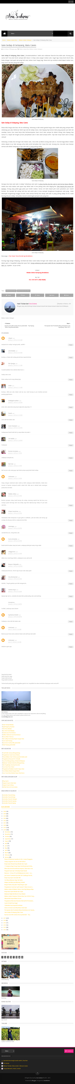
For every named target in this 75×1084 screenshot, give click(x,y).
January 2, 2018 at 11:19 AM (15, 387)
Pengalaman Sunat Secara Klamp (11, 755)
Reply (70, 345)
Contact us (70, 1051)
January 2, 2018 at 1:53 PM (15, 478)
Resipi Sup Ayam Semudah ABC (12, 877)
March (6, 852)
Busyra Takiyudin (13, 564)
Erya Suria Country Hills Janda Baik (11, 742)
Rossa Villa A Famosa (8, 736)
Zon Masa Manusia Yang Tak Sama (13, 880)
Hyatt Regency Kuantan (8, 726)
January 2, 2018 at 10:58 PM (15, 566)
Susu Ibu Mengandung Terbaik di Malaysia (14, 761)
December (8, 832)
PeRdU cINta (12, 494)
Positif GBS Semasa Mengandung (11, 753)
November (8, 834)
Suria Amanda (12, 539)
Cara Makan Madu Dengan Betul (11, 771)
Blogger (34, 1080)
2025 (4, 813)
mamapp (11, 526)
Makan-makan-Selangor (25, 40)
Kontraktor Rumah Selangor (10, 799)
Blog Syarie (6, 781)
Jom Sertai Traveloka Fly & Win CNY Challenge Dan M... (18, 875)
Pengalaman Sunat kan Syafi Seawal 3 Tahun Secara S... (18, 887)
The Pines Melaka (7, 728)
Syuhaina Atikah (13, 615)
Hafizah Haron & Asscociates (10, 787)
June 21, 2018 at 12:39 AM (14, 629)
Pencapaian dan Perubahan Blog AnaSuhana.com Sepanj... (19, 910)
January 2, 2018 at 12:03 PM (15, 402)
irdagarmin (11, 552)
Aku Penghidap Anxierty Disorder (11, 765)
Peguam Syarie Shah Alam (9, 783)
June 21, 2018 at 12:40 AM (14, 642)
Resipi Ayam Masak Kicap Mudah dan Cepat (15, 864)
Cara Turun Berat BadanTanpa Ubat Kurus (13, 773)
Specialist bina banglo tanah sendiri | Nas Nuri (15, 1060)
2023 (4, 818)
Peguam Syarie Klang (8, 785)
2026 (4, 811)
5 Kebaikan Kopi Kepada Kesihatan (13, 905)
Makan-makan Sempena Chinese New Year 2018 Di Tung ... (19, 896)
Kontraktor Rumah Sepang (9, 801)
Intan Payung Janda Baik (9, 744)
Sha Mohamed (12, 577)
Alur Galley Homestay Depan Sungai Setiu (13, 738)
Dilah (10, 385)
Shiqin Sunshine (13, 511)
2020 (4, 825)
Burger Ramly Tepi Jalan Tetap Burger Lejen (15, 884)
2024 (4, 816)
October (7, 836)
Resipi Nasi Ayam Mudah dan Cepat (13, 891)
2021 (4, 823)
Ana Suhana (39, 1078)
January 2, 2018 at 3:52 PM (15, 513)
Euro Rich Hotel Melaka (8, 730)
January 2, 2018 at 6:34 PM (15, 541)
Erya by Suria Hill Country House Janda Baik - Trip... (17, 914)
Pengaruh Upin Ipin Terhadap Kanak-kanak (15, 870)
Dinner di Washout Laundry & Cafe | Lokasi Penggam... (18, 859)
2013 (4, 927)
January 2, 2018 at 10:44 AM (15, 352)
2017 (4, 918)
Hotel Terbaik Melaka (8, 724)
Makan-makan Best (12, 40)
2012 (4, 929)
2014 (4, 925)
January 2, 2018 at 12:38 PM (15, 440)
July (6, 843)
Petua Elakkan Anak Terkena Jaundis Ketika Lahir (15, 757)
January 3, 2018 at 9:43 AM (15, 591)
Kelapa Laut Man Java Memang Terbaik (14, 882)
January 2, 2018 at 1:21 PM (15, 465)
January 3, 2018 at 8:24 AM (15, 579)
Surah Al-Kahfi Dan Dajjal (10, 903)
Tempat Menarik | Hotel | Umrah (12, 1068)
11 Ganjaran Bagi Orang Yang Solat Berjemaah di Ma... (18, 866)
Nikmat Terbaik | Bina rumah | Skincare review (15, 1066)
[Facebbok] (69, 2)
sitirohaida (11, 351)
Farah (10, 413)
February (7, 855)
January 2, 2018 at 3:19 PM (15, 496)
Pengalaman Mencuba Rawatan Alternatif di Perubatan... (19, 901)
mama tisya (12, 589)
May (6, 848)
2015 (4, 922)
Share (23, 295)
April (6, 850)
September (8, 839)
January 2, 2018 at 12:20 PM (15, 428)
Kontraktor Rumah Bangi (9, 797)
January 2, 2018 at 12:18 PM (15, 415)
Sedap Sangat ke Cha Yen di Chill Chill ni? (15, 861)
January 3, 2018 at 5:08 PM (15, 604)
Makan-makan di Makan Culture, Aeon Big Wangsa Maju (19, 889)
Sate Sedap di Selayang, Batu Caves (13, 912)
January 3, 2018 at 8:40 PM (15, 616)
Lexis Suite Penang (7, 740)
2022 (4, 820)
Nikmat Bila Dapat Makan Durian (12, 898)
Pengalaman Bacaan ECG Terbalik (11, 759)
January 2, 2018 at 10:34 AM (15, 340)
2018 (4, 830)
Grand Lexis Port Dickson (9, 732)
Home (3, 40)
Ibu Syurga (11, 363)
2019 (4, 827)
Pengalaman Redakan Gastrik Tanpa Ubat (13, 769)
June (6, 845)
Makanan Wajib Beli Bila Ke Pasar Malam (14, 894)
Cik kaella (11, 438)
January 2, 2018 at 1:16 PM (15, 453)
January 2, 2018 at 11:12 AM (15, 365)
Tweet (9, 295)
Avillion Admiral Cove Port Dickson (11, 734)
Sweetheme (47, 1080)
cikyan (10, 338)
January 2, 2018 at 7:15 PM (15, 553)
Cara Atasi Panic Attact (8, 767)
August (7, 841)
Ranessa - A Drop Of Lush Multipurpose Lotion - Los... (18, 873)
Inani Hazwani (12, 426)
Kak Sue (10, 464)
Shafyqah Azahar (13, 400)
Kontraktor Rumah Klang (9, 795)
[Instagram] (72, 2)
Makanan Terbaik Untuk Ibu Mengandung (13, 763)
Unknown (11, 476)
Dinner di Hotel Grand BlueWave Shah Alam (15, 907)
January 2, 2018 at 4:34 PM (15, 528)
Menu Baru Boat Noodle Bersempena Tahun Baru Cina (18, 868)
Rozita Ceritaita (13, 451)
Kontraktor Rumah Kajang (9, 803)
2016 (4, 920)
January (7, 857)
